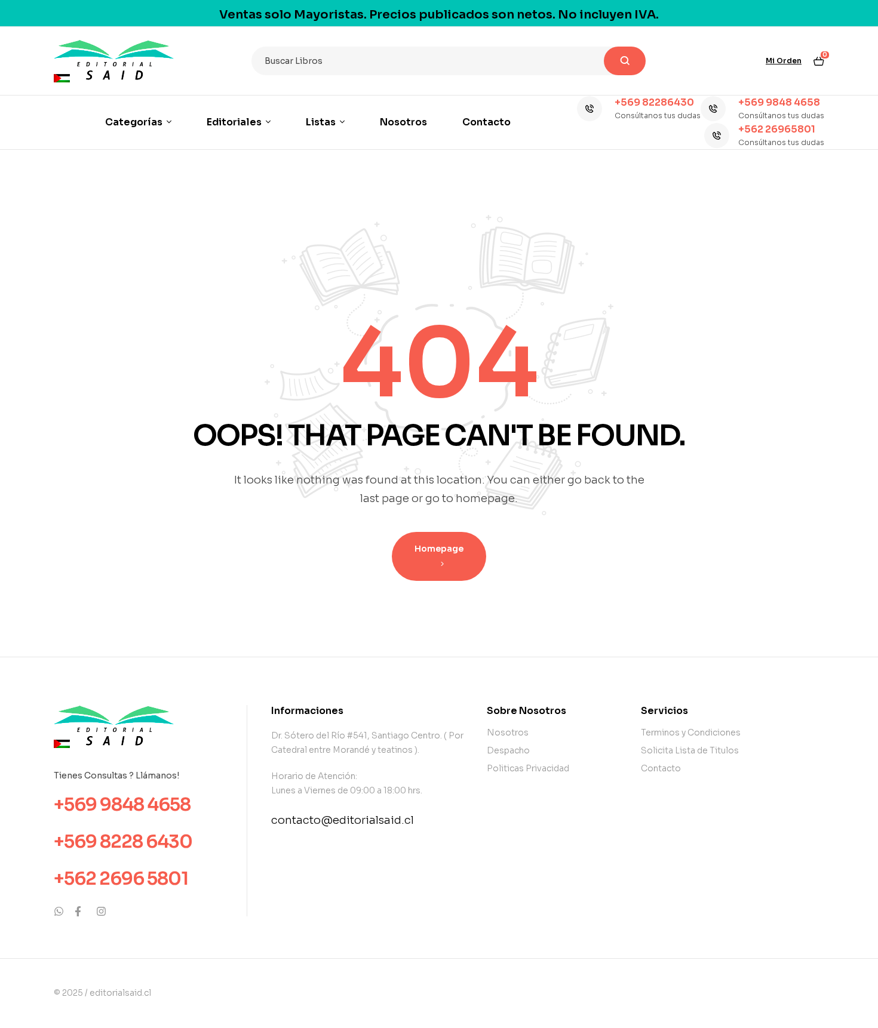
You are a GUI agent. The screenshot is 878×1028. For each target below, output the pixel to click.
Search (625, 61)
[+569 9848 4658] (713, 108)
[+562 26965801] (716, 135)
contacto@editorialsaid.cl (342, 820)
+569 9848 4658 (779, 102)
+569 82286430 (654, 102)
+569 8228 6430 (123, 841)
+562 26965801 (776, 129)
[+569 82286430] (589, 108)
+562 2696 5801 (121, 878)
